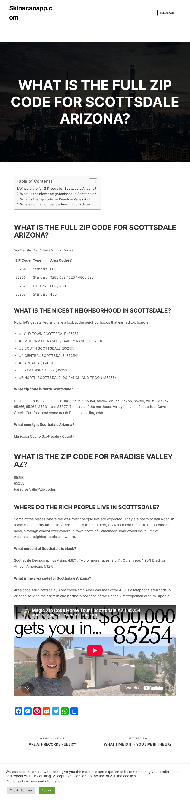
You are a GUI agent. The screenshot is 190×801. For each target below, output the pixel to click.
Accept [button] (47, 790)
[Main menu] (151, 13)
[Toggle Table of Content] (90, 182)
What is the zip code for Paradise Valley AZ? (55, 199)
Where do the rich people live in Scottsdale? (55, 204)
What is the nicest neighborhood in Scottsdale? (58, 194)
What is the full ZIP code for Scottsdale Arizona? (57, 188)
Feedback (167, 13)
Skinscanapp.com (30, 12)
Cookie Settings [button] (21, 790)
